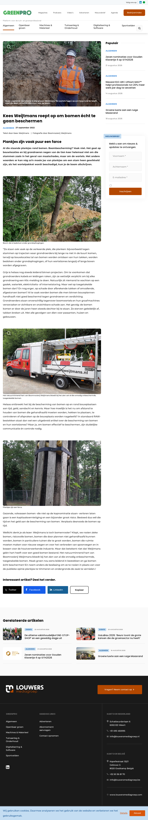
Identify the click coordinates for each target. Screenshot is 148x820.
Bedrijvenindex (134, 12)
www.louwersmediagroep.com (126, 794)
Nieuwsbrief (100, 13)
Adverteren (84, 13)
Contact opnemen (49, 735)
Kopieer (79, 590)
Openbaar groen (24, 26)
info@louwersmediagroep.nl (124, 736)
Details (123, 813)
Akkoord (137, 813)
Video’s (70, 13)
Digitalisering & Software (102, 26)
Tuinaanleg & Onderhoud (72, 26)
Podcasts (57, 13)
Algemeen (8, 25)
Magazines (42, 13)
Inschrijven (125, 191)
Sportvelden (128, 25)
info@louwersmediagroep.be (125, 780)
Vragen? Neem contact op (118, 689)
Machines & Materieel (45, 26)
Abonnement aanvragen (46, 728)
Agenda (114, 13)
